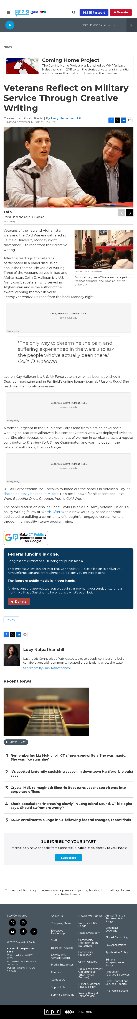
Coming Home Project (71, 60)
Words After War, (54, 512)
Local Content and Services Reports (116, 983)
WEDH (10, 955)
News (8, 46)
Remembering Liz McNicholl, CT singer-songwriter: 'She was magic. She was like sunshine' (68, 757)
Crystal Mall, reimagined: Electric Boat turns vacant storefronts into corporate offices (68, 790)
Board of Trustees (62, 948)
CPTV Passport (87, 962)
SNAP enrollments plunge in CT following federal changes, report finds (71, 820)
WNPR (24, 961)
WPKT (32, 961)
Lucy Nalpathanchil (66, 118)
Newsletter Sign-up (90, 916)
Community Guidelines (85, 954)
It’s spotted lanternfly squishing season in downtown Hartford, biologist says (72, 774)
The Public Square (116, 990)
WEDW (28, 955)
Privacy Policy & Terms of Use (88, 995)
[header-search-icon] (73, 12)
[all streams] (131, 25)
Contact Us (58, 979)
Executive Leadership (58, 932)
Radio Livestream (89, 933)
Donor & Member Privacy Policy (89, 985)
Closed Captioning (116, 937)
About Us (57, 916)
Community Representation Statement (88, 943)
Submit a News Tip (62, 994)
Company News (61, 923)
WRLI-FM (13, 964)
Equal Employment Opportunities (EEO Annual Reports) (90, 973)
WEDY (10, 958)
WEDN (19, 955)
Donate (122, 12)
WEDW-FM (13, 961)
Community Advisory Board (60, 956)
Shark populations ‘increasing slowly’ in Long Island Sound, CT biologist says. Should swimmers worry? (71, 806)
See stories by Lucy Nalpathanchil (47, 668)
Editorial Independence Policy (114, 962)
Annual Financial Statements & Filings (115, 918)
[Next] (129, 212)
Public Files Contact (17, 967)
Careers (55, 972)
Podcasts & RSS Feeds (88, 925)
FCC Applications (115, 945)
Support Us (58, 987)
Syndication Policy (116, 952)
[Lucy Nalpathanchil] (12, 655)
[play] (10, 25)
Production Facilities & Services (117, 973)
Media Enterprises (62, 964)
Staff (54, 940)
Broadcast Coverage (111, 929)
